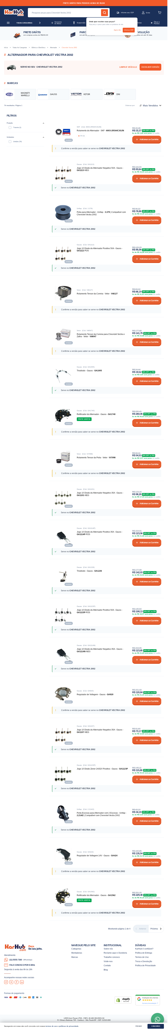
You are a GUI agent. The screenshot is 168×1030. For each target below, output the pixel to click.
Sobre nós (108, 949)
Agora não (117, 30)
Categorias (76, 949)
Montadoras (76, 953)
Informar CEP (128, 30)
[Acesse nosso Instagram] (6, 982)
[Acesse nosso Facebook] (17, 982)
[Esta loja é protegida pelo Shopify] (123, 1000)
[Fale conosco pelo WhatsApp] (157, 1019)
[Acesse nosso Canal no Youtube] (11, 982)
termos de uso (51, 1026)
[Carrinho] (159, 12)
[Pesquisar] (104, 12)
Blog (106, 970)
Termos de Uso (142, 957)
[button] (143, 12)
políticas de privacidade (68, 1026)
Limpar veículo (128, 67)
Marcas (74, 957)
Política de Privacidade (145, 965)
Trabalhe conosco (112, 957)
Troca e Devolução (143, 961)
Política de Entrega (143, 953)
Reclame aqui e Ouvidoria (115, 953)
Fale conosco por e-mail (22, 965)
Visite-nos (108, 961)
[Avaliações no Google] (147, 1000)
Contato (107, 965)
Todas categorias (24, 23)
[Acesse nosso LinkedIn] (22, 982)
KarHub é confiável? (144, 949)
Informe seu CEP (127, 12)
